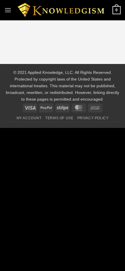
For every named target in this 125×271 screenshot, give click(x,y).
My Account (29, 118)
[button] (7, 10)
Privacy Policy (93, 118)
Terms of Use (59, 118)
